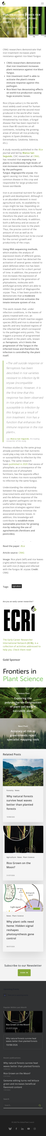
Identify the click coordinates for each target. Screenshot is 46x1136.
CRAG (36, 156)
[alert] (23, 995)
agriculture (17, 586)
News (34, 27)
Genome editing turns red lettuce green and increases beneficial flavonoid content (21, 1084)
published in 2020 (18, 464)
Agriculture (26, 27)
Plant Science (28, 857)
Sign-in (24, 973)
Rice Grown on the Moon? (16, 1073)
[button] (42, 3)
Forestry (10, 790)
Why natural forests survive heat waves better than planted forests (21, 1064)
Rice (40, 149)
